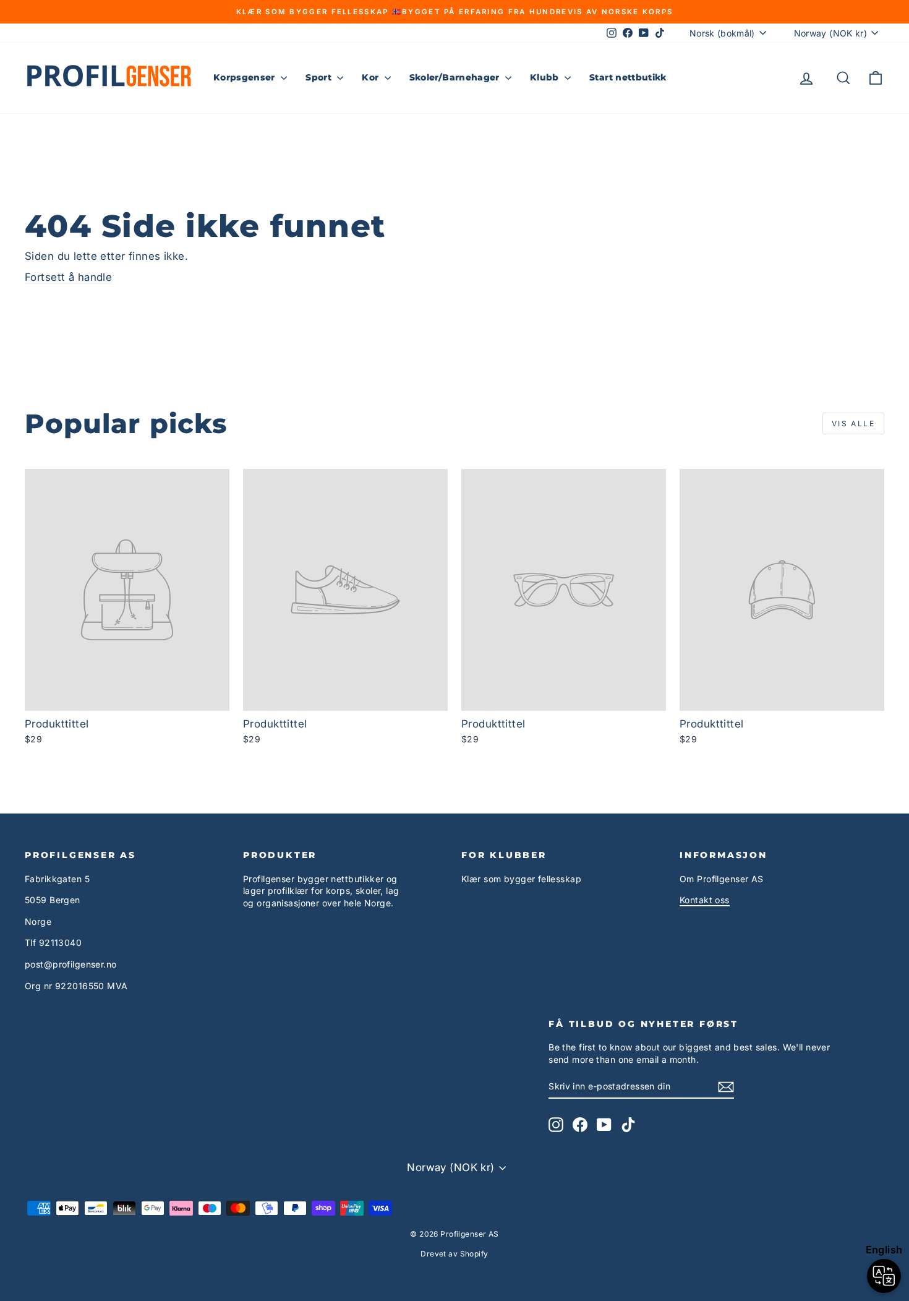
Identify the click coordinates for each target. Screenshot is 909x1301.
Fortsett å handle (68, 277)
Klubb (545, 77)
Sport (319, 77)
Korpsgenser (245, 77)
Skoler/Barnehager (455, 77)
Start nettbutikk (628, 77)
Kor (371, 77)
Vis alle (853, 423)
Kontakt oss (705, 900)
